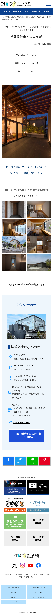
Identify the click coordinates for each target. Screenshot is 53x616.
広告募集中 (30, 477)
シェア (8, 463)
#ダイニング (41, 166)
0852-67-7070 (27, 365)
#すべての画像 (13, 166)
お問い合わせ (39, 592)
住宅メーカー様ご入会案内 (39, 587)
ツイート (20, 463)
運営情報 (13, 592)
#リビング (27, 166)
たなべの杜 (32, 55)
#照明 (25, 172)
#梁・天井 (15, 172)
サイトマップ (13, 602)
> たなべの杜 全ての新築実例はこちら (26, 284)
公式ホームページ (21, 422)
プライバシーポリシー (39, 597)
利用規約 (13, 597)
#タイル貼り (37, 172)
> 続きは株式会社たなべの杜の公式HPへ (27, 435)
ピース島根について (13, 587)
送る (32, 463)
